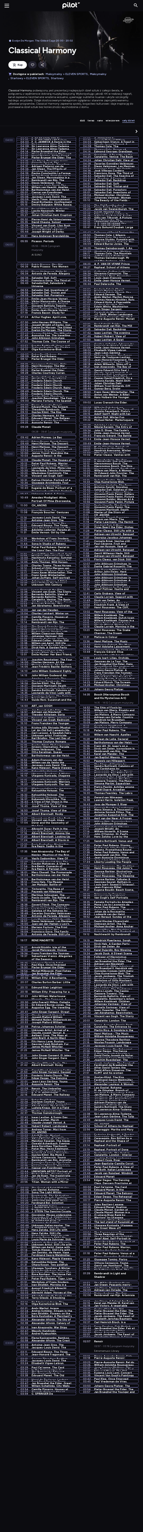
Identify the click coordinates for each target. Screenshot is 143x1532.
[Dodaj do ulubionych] (32, 65)
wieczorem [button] (112, 120)
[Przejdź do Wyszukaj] (135, 5)
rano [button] (100, 120)
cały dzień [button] (128, 120)
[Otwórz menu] (7, 6)
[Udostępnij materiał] (42, 65)
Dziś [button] (82, 120)
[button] (136, 131)
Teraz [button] (91, 120)
